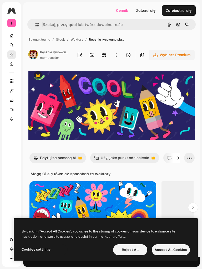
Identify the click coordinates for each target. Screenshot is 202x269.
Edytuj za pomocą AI (54, 159)
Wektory (77, 40)
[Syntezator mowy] (11, 119)
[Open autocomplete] (35, 25)
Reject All (130, 249)
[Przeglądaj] (11, 64)
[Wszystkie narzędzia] (11, 81)
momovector (49, 58)
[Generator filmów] (11, 109)
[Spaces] (11, 90)
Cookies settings (36, 249)
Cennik (122, 10)
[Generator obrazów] (11, 100)
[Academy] (11, 249)
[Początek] (11, 36)
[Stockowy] (11, 54)
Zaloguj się (145, 10)
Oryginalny (65, 76)
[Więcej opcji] (116, 55)
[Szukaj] (11, 45)
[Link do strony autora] (33, 55)
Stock (60, 40)
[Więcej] (11, 258)
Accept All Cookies (171, 249)
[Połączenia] (11, 239)
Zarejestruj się (178, 10)
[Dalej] (178, 158)
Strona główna (39, 40)
